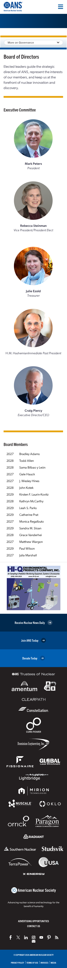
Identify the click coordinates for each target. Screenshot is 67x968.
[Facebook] (10, 937)
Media (53, 962)
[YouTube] (41, 937)
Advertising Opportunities (33, 921)
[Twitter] (18, 937)
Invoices (44, 962)
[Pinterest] (49, 937)
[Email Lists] (33, 941)
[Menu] (60, 7)
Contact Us (33, 926)
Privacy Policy (17, 962)
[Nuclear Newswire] (56, 937)
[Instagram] (33, 937)
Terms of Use (32, 962)
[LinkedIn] (26, 937)
